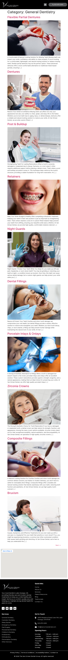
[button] (45, 4)
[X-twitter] (3, 608)
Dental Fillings (16, 281)
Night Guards (16, 229)
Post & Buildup (17, 124)
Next (58, 545)
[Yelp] (11, 608)
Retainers (13, 176)
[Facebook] (7, 608)
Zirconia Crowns (18, 386)
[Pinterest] (14, 608)
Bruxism (12, 493)
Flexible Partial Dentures (23, 17)
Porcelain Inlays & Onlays (24, 333)
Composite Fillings (19, 438)
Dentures (13, 71)
